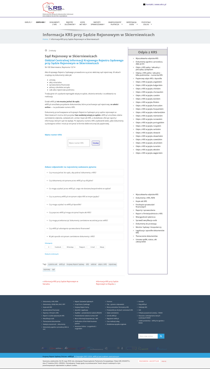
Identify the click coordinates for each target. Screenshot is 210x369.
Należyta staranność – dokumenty (54, 324)
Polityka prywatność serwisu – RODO (151, 313)
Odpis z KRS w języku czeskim (148, 95)
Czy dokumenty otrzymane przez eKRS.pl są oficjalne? (71, 180)
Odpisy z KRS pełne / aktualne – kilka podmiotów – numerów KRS (149, 74)
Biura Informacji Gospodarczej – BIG (86, 318)
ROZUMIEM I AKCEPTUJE (149, 361)
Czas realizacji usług (113, 321)
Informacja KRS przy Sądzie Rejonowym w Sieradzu (60, 282)
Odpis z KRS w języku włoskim (148, 150)
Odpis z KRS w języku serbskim (148, 129)
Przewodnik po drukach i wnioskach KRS (120, 310)
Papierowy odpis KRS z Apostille (149, 78)
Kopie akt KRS (141, 201)
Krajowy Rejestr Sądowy (75, 264)
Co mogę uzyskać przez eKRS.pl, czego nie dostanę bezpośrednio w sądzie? (80, 188)
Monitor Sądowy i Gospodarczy (148, 227)
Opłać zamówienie (113, 313)
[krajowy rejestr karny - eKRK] (121, 348)
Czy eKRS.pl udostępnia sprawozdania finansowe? (69, 228)
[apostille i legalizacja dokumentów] (146, 348)
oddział (93, 264)
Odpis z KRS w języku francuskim (149, 105)
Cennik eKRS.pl (111, 316)
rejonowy (46, 269)
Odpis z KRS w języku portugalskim (150, 122)
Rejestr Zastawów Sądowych (84, 301)
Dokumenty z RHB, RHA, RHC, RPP (54, 304)
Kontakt (141, 301)
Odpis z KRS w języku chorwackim (149, 92)
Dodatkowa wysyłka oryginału (116, 324)
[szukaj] (161, 336)
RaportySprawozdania (97, 23)
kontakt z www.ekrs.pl (156, 4)
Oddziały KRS (143, 307)
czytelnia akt (52, 264)
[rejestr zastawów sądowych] (110, 348)
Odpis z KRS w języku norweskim (149, 119)
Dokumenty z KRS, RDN (145, 198)
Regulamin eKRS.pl (113, 318)
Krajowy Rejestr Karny (82, 307)
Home (45, 39)
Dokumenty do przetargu (146, 224)
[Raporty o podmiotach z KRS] (70, 348)
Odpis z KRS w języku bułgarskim (149, 85)
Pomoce (109, 301)
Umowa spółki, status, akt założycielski (146, 240)
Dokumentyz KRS (55, 23)
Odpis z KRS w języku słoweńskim (149, 136)
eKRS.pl (28, 22)
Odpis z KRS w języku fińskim (147, 102)
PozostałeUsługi (146, 23)
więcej (164, 361)
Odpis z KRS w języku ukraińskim (149, 143)
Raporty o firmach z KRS (51, 313)
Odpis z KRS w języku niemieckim (149, 116)
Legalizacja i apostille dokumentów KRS (150, 231)
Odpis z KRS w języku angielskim (149, 82)
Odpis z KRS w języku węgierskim (149, 153)
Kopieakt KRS (83, 23)
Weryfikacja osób (48, 318)
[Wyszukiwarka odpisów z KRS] (161, 348)
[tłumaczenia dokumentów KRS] (131, 348)
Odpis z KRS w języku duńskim (148, 99)
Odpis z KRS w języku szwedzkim (149, 139)
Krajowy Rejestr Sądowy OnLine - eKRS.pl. (58, 356)
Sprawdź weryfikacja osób (146, 220)
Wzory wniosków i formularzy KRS (118, 307)
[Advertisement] (147, 175)
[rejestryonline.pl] (56, 348)
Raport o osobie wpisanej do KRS (53, 316)
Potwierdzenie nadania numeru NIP (86, 316)
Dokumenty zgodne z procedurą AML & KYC (149, 63)
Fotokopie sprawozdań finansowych (145, 206)
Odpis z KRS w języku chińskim (148, 89)
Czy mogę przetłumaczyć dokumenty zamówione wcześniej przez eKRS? (78, 220)
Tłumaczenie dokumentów (147, 236)
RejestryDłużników (69, 23)
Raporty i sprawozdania (145, 210)
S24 (140, 310)
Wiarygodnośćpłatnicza (114, 23)
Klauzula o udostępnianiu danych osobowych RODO (149, 317)
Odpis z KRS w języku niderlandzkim (150, 112)
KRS (87, 264)
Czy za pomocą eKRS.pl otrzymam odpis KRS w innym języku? (74, 196)
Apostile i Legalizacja (81, 310)
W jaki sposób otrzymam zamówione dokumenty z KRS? (72, 236)
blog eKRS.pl (143, 304)
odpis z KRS (102, 264)
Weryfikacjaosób (131, 23)
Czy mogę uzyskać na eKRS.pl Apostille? (65, 204)
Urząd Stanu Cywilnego (82, 304)
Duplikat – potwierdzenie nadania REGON (88, 313)
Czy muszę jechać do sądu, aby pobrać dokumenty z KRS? (72, 172)
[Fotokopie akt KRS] (82, 348)
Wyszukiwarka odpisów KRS (147, 58)
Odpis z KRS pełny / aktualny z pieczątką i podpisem (148, 68)
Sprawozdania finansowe (51, 310)
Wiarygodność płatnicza (145, 217)
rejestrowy (112, 264)
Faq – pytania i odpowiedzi (115, 304)
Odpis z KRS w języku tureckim (148, 146)
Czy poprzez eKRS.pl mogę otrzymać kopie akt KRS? (70, 212)
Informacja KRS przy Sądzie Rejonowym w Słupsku (107, 282)
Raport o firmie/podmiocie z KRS (149, 213)
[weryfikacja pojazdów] (95, 348)
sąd (53, 269)
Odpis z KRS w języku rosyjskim (148, 126)
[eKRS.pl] (54, 7)
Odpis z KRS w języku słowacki (148, 133)
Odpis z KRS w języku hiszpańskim (150, 109)
